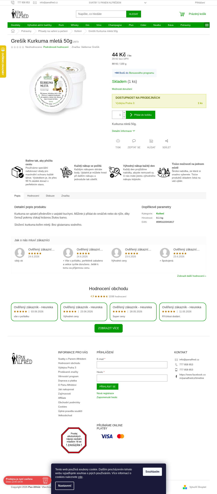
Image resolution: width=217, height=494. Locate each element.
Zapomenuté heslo (107, 397)
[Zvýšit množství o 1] (124, 113)
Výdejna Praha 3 (67, 367)
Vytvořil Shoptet (197, 486)
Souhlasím (152, 471)
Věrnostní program (68, 376)
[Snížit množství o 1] (124, 117)
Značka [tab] (65, 195)
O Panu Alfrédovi (67, 384)
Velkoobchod (65, 415)
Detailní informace (122, 131)
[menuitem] (16, 25)
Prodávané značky (68, 371)
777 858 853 (186, 364)
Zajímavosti (64, 393)
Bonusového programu (141, 72)
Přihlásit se (107, 386)
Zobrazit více (108, 328)
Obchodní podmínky (69, 402)
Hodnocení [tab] (33, 195)
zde (80, 476)
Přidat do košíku (143, 114)
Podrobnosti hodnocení (56, 47)
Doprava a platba (67, 380)
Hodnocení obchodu (108, 288)
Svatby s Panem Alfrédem (105, 2)
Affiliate (62, 398)
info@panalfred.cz (189, 359)
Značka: (85, 47)
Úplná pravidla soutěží (70, 411)
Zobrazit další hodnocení (190, 276)
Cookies (62, 406)
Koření (160, 213)
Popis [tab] (17, 195)
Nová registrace (105, 393)
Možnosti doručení (122, 89)
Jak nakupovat (66, 389)
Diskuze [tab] (50, 195)
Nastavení (64, 485)
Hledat (133, 14)
